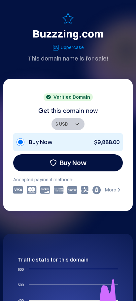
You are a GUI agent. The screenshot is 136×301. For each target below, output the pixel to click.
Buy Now (73, 163)
